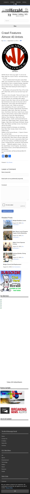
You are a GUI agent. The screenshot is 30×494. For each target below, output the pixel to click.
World (3, 466)
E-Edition (12, 2)
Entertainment (5, 460)
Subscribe (18, 2)
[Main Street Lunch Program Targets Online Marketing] (7, 235)
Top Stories (9, 162)
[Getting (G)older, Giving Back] (7, 257)
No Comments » (16, 267)
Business (4, 469)
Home (3, 436)
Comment (4, 185)
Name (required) (6, 172)
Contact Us (6, 2)
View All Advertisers (14, 382)
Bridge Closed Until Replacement (12, 264)
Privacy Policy (9, 487)
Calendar (4, 481)
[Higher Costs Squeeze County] (7, 246)
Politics (3, 464)
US (2, 455)
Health (3, 471)
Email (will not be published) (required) (12, 178)
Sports (3, 457)
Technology (4, 462)
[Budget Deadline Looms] (7, 224)
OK (15, 491)
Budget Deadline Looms (19, 220)
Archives (24, 2)
